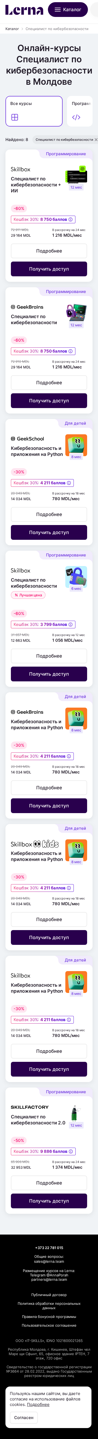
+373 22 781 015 (49, 1247)
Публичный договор (49, 1295)
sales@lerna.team (49, 1261)
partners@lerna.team (49, 1279)
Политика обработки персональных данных (49, 1305)
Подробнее (38, 1404)
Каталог (12, 29)
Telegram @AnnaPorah (49, 1275)
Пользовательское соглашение (49, 1325)
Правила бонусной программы (49, 1316)
